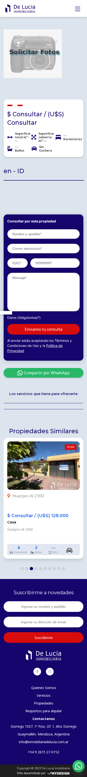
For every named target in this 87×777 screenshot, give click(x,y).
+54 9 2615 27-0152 (43, 752)
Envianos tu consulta (43, 329)
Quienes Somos (43, 687)
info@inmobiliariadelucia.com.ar (43, 742)
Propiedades (43, 703)
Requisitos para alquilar (43, 711)
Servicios (44, 695)
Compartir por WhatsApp (47, 372)
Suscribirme (44, 637)
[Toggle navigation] (77, 9)
